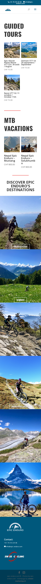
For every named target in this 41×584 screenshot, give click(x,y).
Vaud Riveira (20, 246)
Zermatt (20, 513)
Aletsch (20, 459)
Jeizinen (20, 353)
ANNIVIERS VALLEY (20, 406)
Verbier (20, 299)
